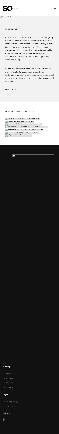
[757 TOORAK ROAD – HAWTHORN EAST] (29, 133)
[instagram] (4, 419)
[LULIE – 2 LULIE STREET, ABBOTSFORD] (29, 119)
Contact (9, 387)
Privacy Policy (12, 402)
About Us (10, 378)
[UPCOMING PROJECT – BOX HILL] (29, 122)
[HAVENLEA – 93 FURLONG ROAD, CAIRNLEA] (29, 130)
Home (8, 374)
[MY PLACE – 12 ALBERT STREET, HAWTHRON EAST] (29, 127)
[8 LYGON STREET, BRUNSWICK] (29, 135)
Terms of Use (11, 406)
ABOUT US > (10, 90)
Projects (9, 383)
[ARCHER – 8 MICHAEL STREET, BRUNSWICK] (29, 124)
